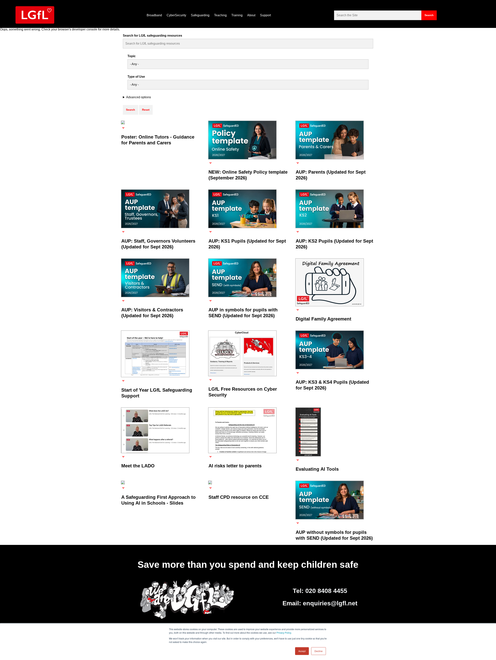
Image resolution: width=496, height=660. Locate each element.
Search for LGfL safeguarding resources (152, 35)
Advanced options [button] (138, 97)
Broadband (154, 15)
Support (265, 15)
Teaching (220, 15)
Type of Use (136, 76)
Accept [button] (302, 651)
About (251, 15)
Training (237, 15)
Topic (131, 56)
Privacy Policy (283, 632)
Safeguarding (200, 15)
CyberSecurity (176, 15)
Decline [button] (318, 651)
